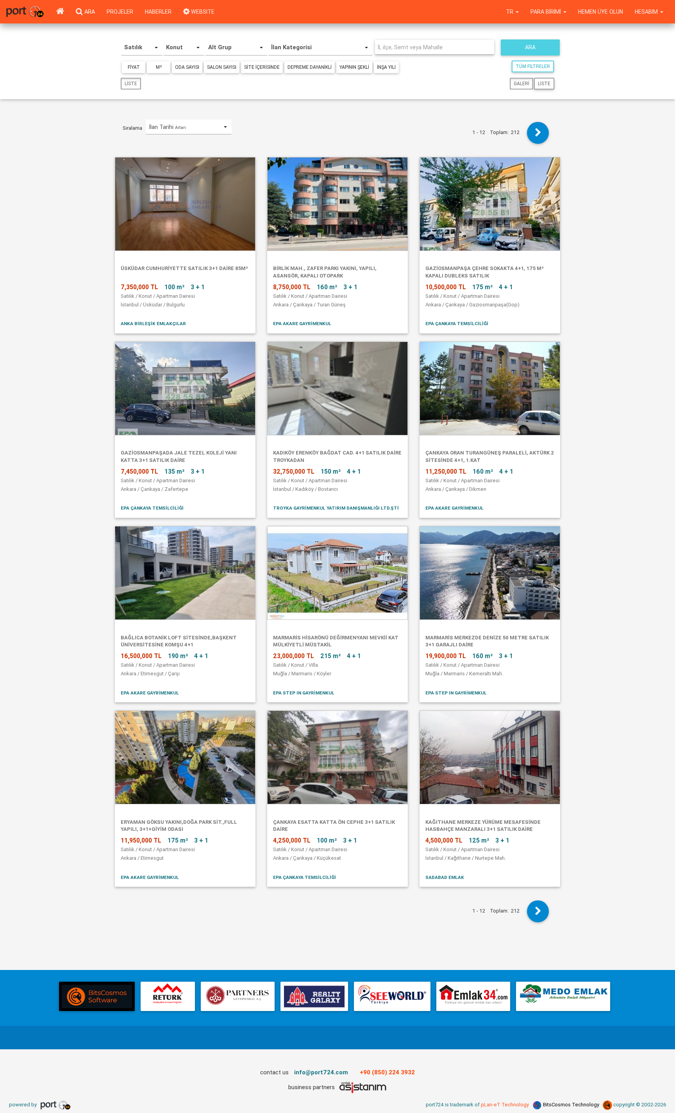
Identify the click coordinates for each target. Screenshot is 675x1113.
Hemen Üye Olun (600, 11)
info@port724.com (321, 1072)
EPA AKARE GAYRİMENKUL (302, 323)
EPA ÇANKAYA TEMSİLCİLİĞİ (456, 323)
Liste (131, 83)
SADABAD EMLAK (444, 877)
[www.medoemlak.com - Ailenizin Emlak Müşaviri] (563, 996)
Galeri (521, 83)
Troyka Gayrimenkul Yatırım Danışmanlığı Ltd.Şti (336, 508)
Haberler (158, 11)
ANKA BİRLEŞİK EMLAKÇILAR (153, 323)
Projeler (120, 11)
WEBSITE (201, 11)
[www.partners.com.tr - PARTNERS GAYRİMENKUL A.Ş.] (237, 996)
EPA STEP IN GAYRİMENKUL (303, 693)
